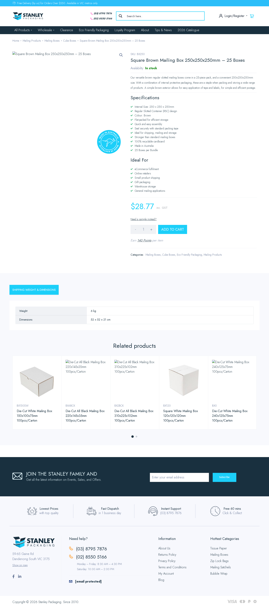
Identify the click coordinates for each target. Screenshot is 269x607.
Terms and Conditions (172, 567)
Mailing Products (32, 41)
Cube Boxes (69, 41)
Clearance (66, 30)
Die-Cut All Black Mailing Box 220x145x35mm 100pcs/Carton (85, 416)
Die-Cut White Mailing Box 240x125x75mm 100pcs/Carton (230, 416)
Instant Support (171, 508)
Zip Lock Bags (219, 561)
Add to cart (172, 229)
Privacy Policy (166, 561)
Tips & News (163, 30)
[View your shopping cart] (252, 16)
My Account (166, 573)
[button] (121, 55)
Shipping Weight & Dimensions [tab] (34, 290)
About (145, 30)
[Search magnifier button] (120, 16)
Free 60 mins (232, 508)
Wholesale (45, 30)
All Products (22, 30)
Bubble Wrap (218, 573)
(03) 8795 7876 (103, 13)
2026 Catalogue (188, 30)
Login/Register (234, 16)
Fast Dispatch (110, 508)
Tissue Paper (218, 548)
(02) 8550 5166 (103, 18)
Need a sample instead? (144, 219)
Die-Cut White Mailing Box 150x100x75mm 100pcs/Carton (34, 416)
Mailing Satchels (220, 567)
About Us (164, 548)
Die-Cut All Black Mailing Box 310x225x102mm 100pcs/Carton (133, 416)
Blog (161, 580)
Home (15, 41)
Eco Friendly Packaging (94, 30)
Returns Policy (167, 554)
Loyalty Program (125, 30)
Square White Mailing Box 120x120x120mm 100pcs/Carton (180, 416)
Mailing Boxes (52, 41)
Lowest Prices (49, 508)
